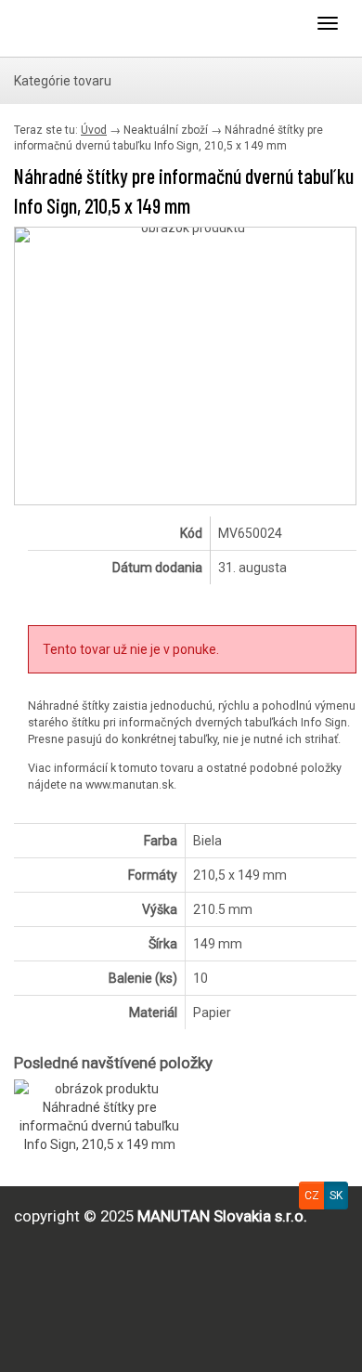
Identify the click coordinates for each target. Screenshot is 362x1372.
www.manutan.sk (129, 784)
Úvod (94, 130)
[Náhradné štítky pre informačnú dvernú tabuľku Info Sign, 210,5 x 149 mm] (185, 235)
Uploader (88, 28)
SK (336, 1195)
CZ (311, 1195)
